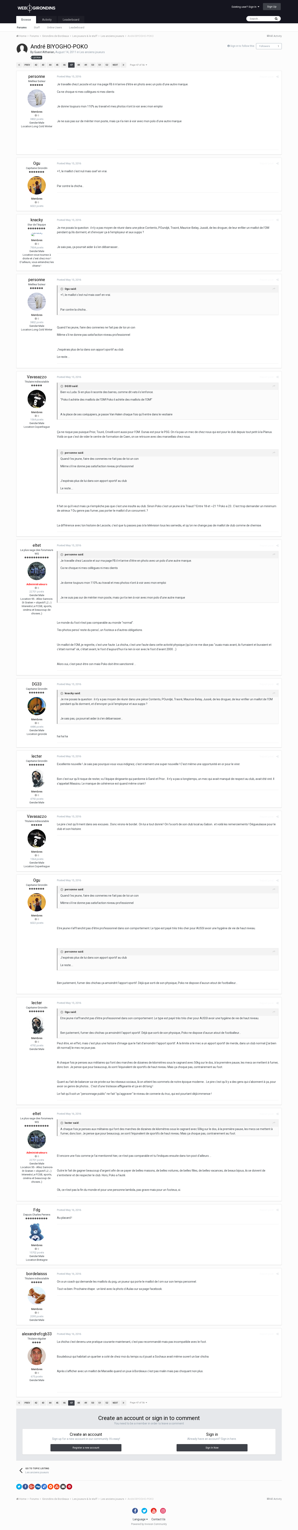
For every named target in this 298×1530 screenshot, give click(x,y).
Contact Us (158, 1519)
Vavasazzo (37, 376)
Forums (22, 27)
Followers (264, 46)
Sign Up (272, 6)
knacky (37, 219)
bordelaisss (36, 1273)
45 (57, 65)
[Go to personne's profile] (37, 98)
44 (50, 65)
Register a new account (86, 1447)
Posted (69, 76)
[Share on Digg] (38, 1486)
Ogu (36, 163)
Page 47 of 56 (138, 65)
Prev (27, 65)
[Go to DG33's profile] (37, 706)
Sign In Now (212, 1447)
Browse (26, 19)
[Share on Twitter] (19, 1486)
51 (100, 65)
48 (78, 65)
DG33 (37, 684)
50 (92, 65)
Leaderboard (76, 27)
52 (107, 65)
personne (36, 76)
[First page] (19, 65)
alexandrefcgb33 (37, 1333)
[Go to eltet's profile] (37, 571)
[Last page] (123, 65)
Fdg (36, 1209)
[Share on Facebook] (25, 1486)
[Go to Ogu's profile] (37, 185)
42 (36, 65)
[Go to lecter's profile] (37, 778)
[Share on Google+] (31, 1486)
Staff (37, 27)
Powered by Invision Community (149, 1524)
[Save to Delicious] (44, 1486)
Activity (47, 19)
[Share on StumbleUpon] (57, 1486)
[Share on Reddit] (50, 1486)
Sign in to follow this (242, 45)
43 (43, 65)
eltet (37, 545)
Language (139, 1519)
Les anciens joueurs (92, 52)
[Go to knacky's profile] (37, 234)
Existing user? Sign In (245, 6)
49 (85, 65)
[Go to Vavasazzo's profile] (37, 399)
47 (71, 65)
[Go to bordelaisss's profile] (37, 1296)
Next (115, 65)
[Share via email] (63, 1486)
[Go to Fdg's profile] (37, 1232)
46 (64, 65)
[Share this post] (277, 76)
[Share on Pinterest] (69, 1486)
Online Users (54, 27)
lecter (36, 756)
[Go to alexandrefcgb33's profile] (37, 1356)
